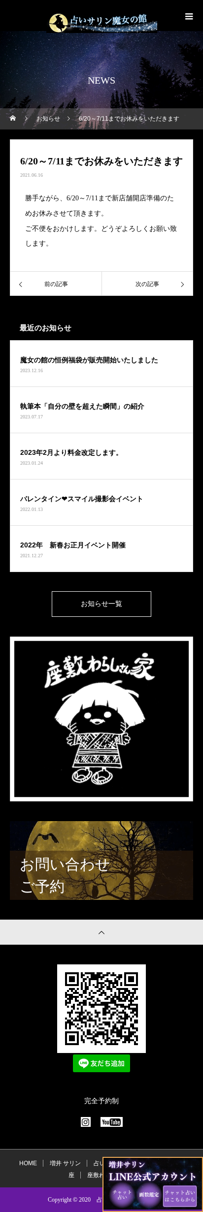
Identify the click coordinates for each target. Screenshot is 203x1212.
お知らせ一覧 (101, 603)
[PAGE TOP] (101, 932)
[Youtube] (112, 1122)
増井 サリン (65, 1163)
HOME (28, 1163)
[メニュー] (188, 16)
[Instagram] (86, 1122)
